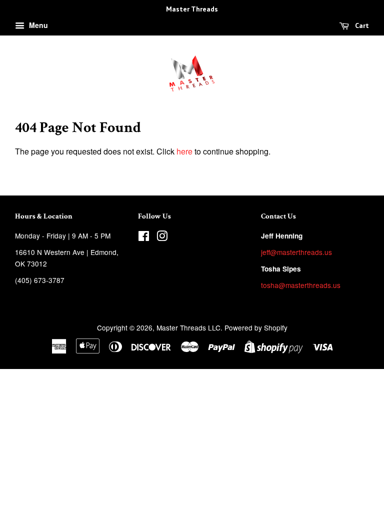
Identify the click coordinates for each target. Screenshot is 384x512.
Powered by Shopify (256, 327)
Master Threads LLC (188, 327)
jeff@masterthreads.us (296, 252)
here (184, 151)
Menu (37, 25)
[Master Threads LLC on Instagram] (162, 237)
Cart (361, 25)
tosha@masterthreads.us (300, 285)
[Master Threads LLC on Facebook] (144, 237)
